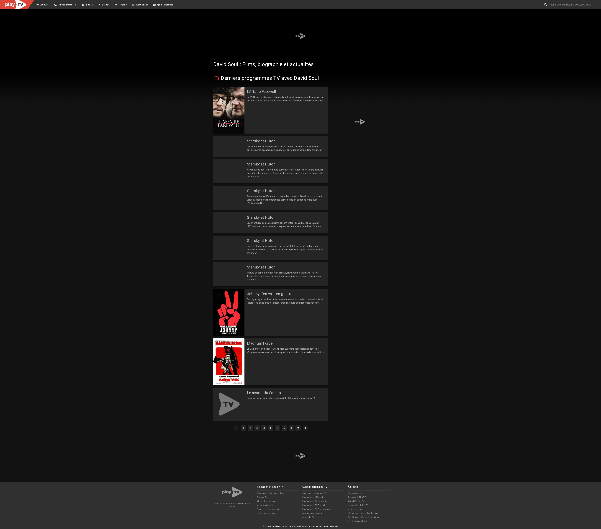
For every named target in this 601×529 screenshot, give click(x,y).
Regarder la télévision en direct (271, 493)
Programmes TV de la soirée (315, 501)
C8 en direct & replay (266, 513)
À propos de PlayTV (357, 497)
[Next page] (305, 428)
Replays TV (262, 497)
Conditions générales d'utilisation (363, 517)
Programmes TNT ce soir (314, 505)
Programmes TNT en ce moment (317, 509)
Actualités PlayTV (356, 501)
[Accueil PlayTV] (232, 493)
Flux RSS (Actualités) (357, 521)
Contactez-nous (355, 493)
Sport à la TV (308, 517)
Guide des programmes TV (314, 493)
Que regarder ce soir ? (312, 513)
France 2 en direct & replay (268, 509)
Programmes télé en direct (314, 497)
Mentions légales (355, 509)
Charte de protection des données (363, 513)
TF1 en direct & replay (266, 501)
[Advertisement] (300, 36)
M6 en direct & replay (266, 505)
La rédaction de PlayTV (358, 505)
